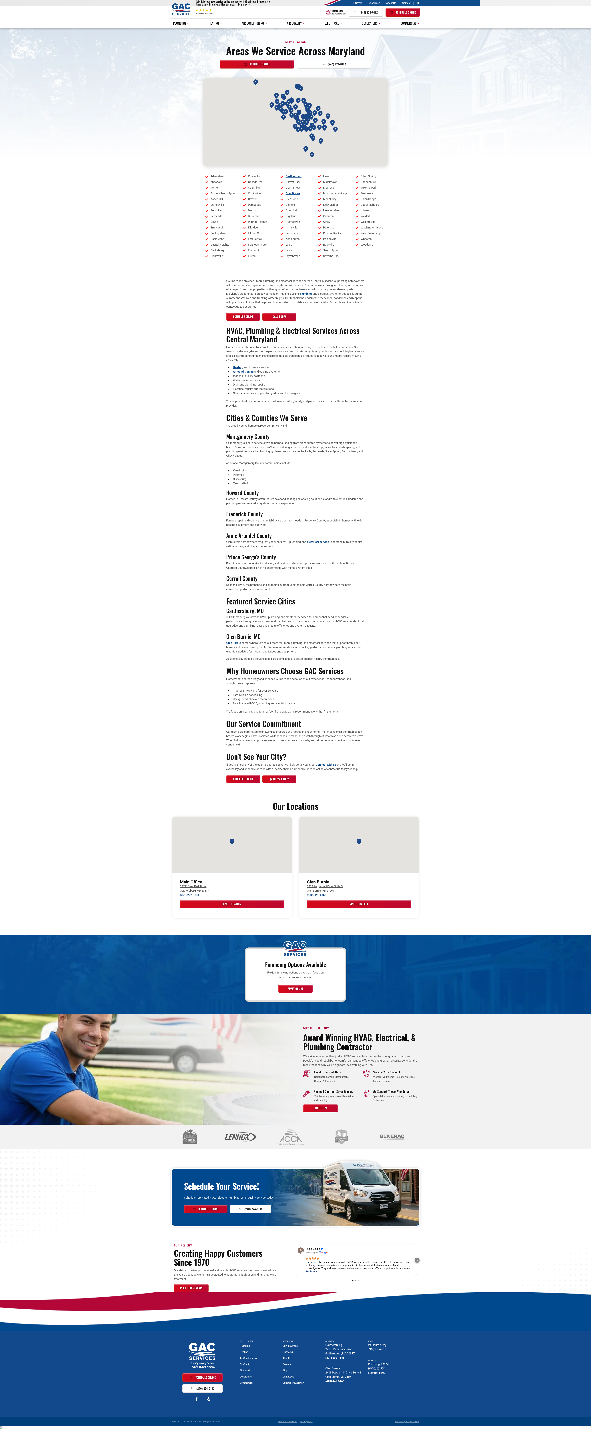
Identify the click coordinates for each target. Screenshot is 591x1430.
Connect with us (326, 764)
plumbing (306, 293)
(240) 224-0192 (279, 779)
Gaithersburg (294, 176)
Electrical (331, 23)
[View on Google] (301, 1250)
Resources (374, 3)
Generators (370, 23)
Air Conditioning (253, 23)
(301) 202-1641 (189, 895)
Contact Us (288, 1376)
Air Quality (294, 23)
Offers (358, 3)
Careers (287, 1364)
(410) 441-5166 (316, 895)
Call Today (279, 317)
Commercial (408, 23)
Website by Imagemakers (407, 1421)
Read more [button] (311, 1271)
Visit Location (232, 904)
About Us (391, 3)
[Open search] (418, 3)
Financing (288, 1352)
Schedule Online (243, 317)
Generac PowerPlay (293, 1382)
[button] (366, 12)
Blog (285, 1370)
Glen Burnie (293, 193)
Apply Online (295, 989)
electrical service (318, 541)
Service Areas (290, 1345)
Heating (214, 23)
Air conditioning (243, 371)
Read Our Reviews (191, 1288)
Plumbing (179, 23)
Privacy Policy (306, 1421)
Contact (406, 3)
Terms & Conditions (287, 1421)
